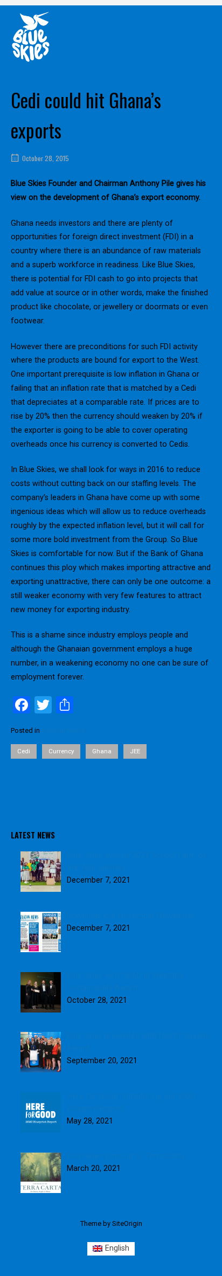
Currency (61, 751)
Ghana (102, 751)
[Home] (31, 36)
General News (63, 730)
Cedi (23, 751)
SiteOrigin (127, 1223)
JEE (135, 751)
